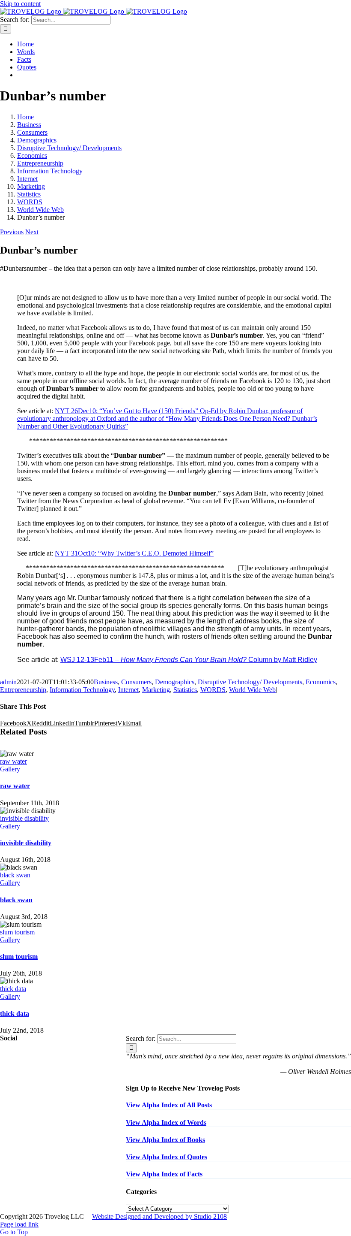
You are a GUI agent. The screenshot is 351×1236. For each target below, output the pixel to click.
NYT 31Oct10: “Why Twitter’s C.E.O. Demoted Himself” (134, 553)
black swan (15, 875)
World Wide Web (252, 689)
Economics (321, 682)
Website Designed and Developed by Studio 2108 (159, 1216)
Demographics (174, 682)
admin (8, 682)
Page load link (19, 1224)
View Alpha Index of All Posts (169, 1105)
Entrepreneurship (23, 689)
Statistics (185, 689)
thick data (13, 988)
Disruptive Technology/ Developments (250, 682)
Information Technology (82, 689)
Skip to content (20, 3)
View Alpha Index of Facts (164, 1174)
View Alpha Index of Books (165, 1139)
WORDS (213, 689)
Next (32, 232)
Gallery (10, 769)
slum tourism (17, 932)
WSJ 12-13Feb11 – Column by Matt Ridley (188, 659)
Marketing (156, 689)
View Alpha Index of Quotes (166, 1156)
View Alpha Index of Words (166, 1122)
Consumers (136, 682)
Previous (12, 232)
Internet (128, 689)
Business (106, 682)
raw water (13, 761)
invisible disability (24, 818)
